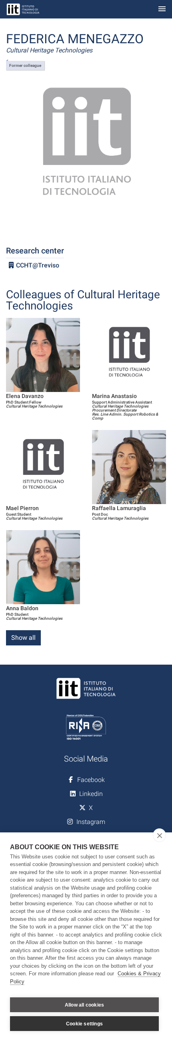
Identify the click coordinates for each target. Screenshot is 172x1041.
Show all (23, 637)
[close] (159, 835)
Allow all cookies (84, 1005)
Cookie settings (84, 1024)
